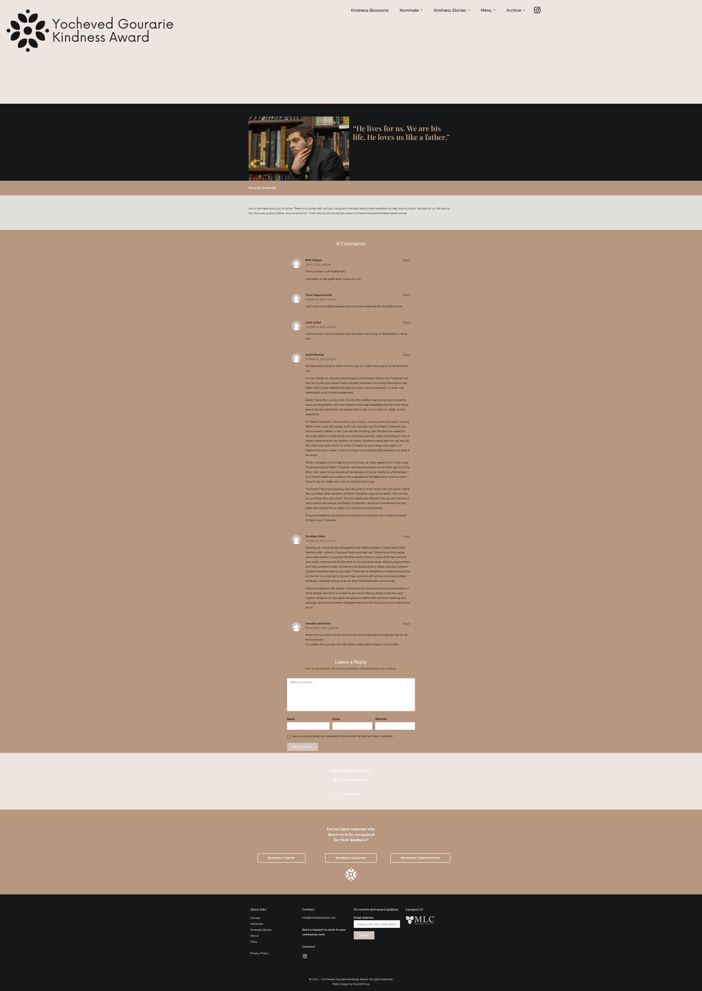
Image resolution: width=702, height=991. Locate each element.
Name (292, 719)
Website (381, 719)
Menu (486, 10)
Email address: (364, 917)
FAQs (253, 941)
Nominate (409, 10)
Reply (406, 260)
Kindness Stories (450, 10)
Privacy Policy (259, 953)
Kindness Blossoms (370, 10)
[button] (411, 10)
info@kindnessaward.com (318, 917)
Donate (255, 918)
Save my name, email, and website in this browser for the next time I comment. (342, 736)
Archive (513, 10)
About (254, 935)
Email (336, 719)
